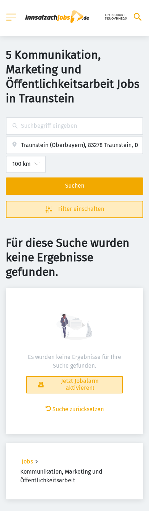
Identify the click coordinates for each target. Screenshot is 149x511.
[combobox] (74, 126)
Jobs (27, 461)
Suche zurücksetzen (78, 409)
